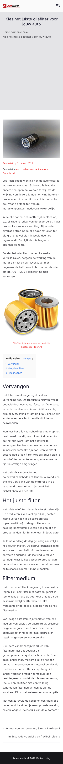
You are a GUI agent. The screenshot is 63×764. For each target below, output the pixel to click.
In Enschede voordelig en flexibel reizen (33, 736)
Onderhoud (9, 173)
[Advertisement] (31, 72)
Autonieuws (41, 169)
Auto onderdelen (25, 169)
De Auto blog (43, 758)
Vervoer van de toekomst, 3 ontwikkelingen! (32, 728)
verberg (27, 358)
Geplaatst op (18, 163)
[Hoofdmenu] (57, 5)
